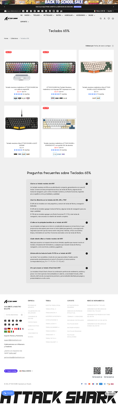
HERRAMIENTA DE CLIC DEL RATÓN (97, 320)
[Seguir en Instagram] (31, 11)
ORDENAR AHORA (77, 7)
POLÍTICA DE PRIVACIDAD (74, 331)
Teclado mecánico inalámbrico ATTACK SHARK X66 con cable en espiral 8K (22, 88)
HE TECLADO (48, 15)
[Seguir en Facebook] (23, 11)
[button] (18, 94)
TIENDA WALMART (52, 342)
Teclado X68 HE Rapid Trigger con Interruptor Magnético (53, 7)
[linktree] (57, 11)
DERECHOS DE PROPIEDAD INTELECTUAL (74, 312)
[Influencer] (61, 11)
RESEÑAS (30, 337)
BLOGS (91, 15)
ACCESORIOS (80, 15)
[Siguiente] (113, 6)
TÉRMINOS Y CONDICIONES (75, 316)
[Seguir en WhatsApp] (9, 324)
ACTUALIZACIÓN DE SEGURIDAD (73, 306)
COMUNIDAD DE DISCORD (32, 317)
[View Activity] (59, 2)
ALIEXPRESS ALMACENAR (53, 316)
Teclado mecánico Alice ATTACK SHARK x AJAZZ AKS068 (21, 144)
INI (21, 15)
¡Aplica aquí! (12, 353)
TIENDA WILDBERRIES (52, 327)
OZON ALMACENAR (52, 320)
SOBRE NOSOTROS (33, 326)
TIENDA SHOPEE (51, 331)
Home (6, 38)
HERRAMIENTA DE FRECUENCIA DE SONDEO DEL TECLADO (96, 310)
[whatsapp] (54, 11)
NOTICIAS (31, 329)
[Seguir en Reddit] (46, 11)
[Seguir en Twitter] (27, 11)
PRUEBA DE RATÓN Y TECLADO (96, 305)
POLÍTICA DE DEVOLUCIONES (71, 335)
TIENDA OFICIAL (51, 309)
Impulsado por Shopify (24, 384)
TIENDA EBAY (50, 334)
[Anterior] (4, 6)
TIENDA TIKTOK (51, 338)
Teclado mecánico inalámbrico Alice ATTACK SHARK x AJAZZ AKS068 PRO (96, 88)
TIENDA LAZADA (51, 323)
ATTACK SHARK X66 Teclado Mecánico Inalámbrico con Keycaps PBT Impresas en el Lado (59, 88)
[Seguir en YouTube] (38, 11)
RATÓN (58, 15)
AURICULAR (68, 15)
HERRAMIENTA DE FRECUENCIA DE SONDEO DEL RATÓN (96, 324)
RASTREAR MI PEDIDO (73, 327)
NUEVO (27, 15)
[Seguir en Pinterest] (35, 11)
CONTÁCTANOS (32, 322)
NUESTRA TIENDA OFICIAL (53, 305)
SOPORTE (23, 21)
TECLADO (36, 15)
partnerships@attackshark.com (14, 357)
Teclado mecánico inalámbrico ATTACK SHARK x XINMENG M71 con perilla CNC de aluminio (59, 144)
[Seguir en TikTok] (42, 11)
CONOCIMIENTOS (33, 333)
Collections (14, 38)
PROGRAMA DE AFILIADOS (32, 306)
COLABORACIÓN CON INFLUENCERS (34, 312)
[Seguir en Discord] (50, 11)
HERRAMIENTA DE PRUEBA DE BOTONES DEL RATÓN (98, 315)
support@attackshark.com (12, 340)
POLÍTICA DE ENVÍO (72, 324)
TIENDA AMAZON (51, 312)
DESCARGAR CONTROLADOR (75, 320)
